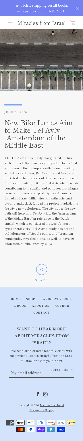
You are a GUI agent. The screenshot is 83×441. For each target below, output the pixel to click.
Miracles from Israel (41, 22)
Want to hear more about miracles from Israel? (41, 335)
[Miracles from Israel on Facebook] (38, 393)
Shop (30, 299)
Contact (41, 312)
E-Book (20, 305)
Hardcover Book (56, 299)
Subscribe (59, 369)
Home (16, 299)
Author (62, 305)
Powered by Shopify (41, 410)
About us (40, 305)
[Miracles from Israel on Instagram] (45, 393)
